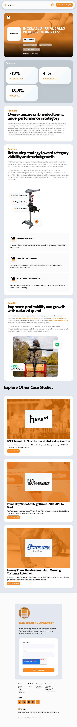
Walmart (20, 687)
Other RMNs (21, 692)
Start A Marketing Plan (64, 5)
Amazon (20, 686)
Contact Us (39, 687)
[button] (53, 5)
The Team (38, 686)
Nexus (29, 686)
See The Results (13, 451)
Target (19, 689)
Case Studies (48, 686)
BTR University (49, 687)
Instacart (20, 691)
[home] (8, 5)
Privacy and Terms (50, 691)
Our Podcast (48, 689)
